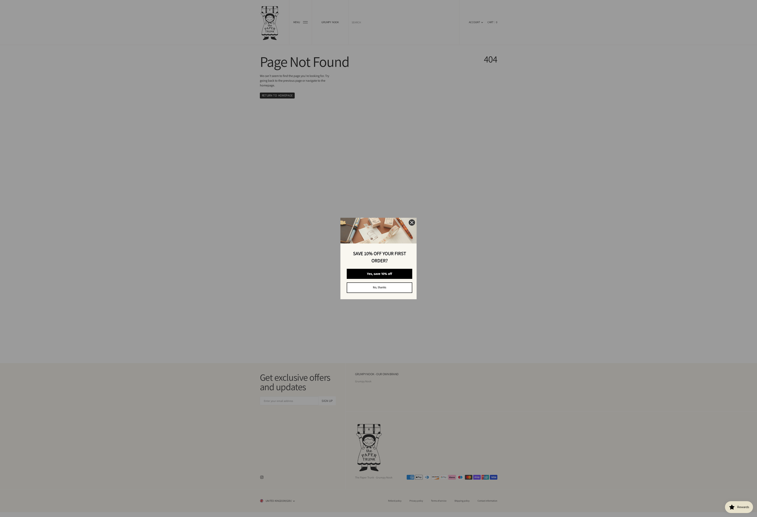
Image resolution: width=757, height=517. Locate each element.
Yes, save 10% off (379, 274)
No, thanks (379, 287)
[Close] (412, 222)
